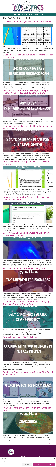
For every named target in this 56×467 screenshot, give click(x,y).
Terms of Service (40, 453)
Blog (25, 14)
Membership (38, 14)
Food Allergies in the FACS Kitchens (20, 337)
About (20, 14)
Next (51, 443)
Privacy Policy (40, 450)
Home (14, 14)
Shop (30, 14)
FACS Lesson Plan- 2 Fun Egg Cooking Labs (24, 268)
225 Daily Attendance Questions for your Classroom (27, 21)
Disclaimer (39, 456)
